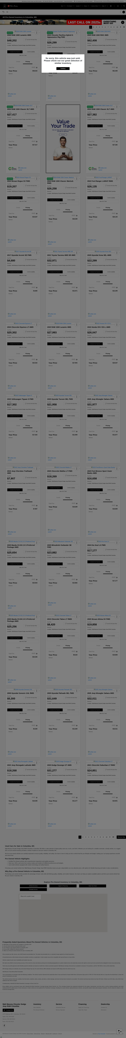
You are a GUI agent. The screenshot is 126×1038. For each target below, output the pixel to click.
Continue (63, 68)
